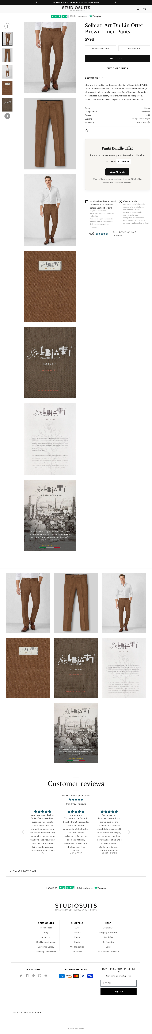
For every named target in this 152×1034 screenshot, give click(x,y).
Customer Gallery (46, 946)
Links (108, 946)
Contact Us (108, 927)
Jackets (77, 932)
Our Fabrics (77, 951)
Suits (77, 927)
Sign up (118, 991)
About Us (45, 937)
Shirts (77, 942)
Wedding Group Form (46, 951)
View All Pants (117, 171)
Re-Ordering (108, 942)
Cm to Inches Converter (108, 951)
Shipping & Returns (108, 932)
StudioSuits (79, 1028)
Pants (77, 937)
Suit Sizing (108, 937)
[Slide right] (7, 116)
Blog (46, 932)
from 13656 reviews (76, 803)
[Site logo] (76, 907)
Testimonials (46, 927)
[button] (8, 9)
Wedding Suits (77, 946)
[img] (76, 799)
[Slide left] (7, 26)
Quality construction (46, 942)
